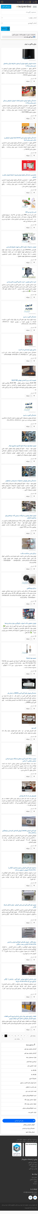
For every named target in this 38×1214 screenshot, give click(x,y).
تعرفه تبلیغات (34, 1167)
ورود (33, 2)
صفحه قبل (33, 1036)
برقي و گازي (15, 35)
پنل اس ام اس (19, 1121)
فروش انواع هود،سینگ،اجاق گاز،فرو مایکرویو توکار (22, 446)
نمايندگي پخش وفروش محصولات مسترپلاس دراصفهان (21, 481)
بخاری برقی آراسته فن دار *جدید (27, 350)
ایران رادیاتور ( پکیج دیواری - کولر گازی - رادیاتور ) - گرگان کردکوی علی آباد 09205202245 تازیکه (20, 980)
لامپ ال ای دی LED (30, 212)
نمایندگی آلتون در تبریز (29, 317)
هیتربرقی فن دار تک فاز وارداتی (27, 796)
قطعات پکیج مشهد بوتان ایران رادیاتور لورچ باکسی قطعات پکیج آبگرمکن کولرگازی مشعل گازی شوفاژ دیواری (20, 1017)
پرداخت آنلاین (33, 1180)
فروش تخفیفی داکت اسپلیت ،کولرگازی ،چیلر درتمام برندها (20, 623)
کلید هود (33, 728)
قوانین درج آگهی (33, 1169)
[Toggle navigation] (34, 6)
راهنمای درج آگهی (32, 1162)
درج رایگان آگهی (6, 7)
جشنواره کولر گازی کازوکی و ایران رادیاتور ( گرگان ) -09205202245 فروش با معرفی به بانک (22, 869)
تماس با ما (34, 1177)
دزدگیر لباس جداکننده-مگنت (28, 554)
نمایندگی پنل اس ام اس (28, 1128)
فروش (35, 1182)
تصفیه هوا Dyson (31, 658)
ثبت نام (27, 2)
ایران (28, 35)
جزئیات (28, 81)
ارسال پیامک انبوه (30, 1132)
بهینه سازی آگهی (33, 1165)
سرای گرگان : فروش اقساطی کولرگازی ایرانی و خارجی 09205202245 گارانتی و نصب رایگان (21, 943)
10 (22, 1039)
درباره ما (35, 1184)
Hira (36, 1208)
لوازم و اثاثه (22, 35)
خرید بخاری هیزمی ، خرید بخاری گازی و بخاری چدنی (21, 282)
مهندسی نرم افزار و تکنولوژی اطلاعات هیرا (13, 1205)
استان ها (19, 2)
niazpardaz (24, 6)
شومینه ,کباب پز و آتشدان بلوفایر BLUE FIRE (24, 380)
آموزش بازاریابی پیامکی (28, 1125)
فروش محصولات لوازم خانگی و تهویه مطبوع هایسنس (21, 247)
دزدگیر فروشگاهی (31, 588)
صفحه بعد (17, 1039)
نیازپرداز (33, 35)
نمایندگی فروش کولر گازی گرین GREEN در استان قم (22, 693)
